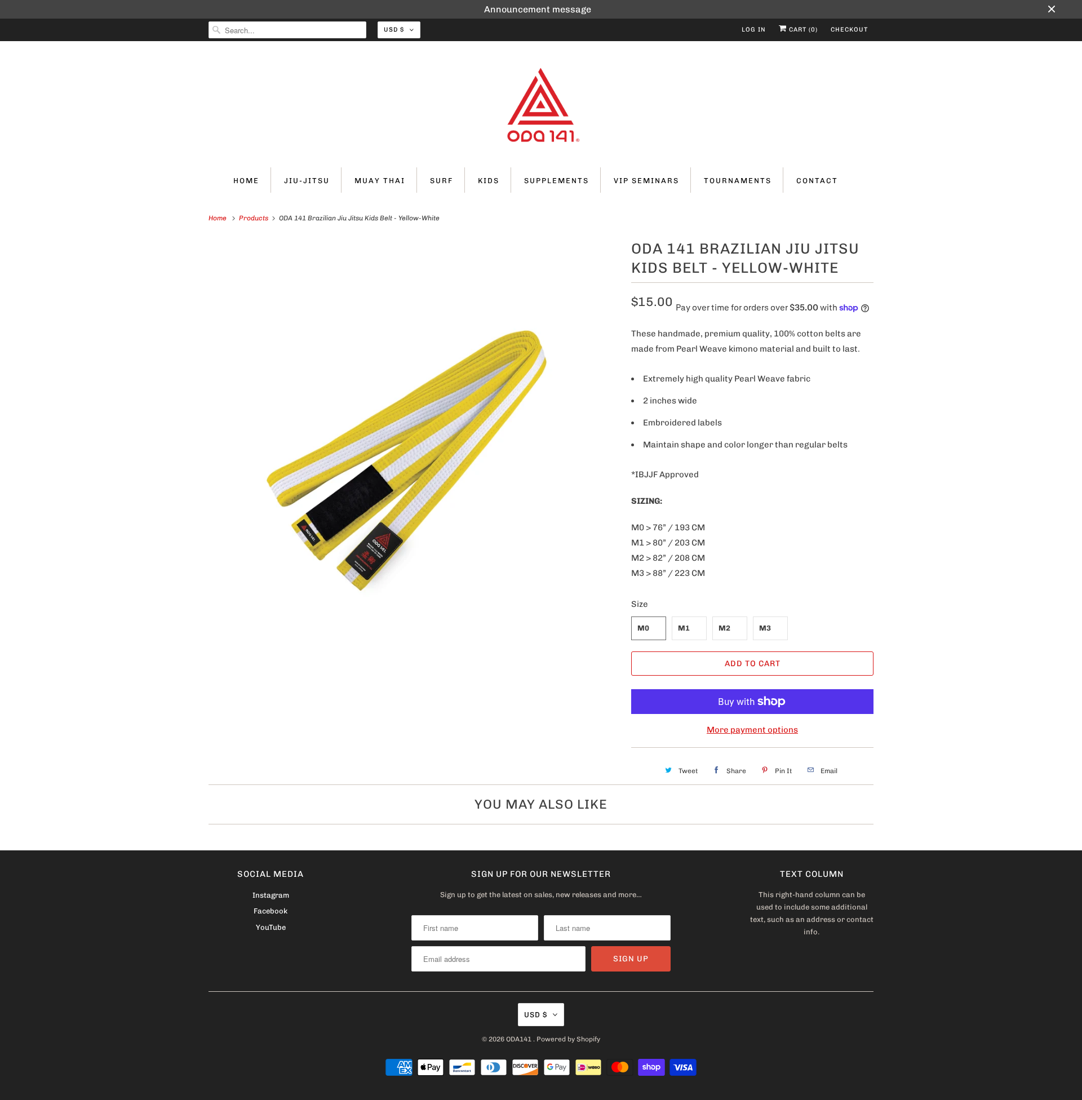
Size (639, 604)
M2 (724, 628)
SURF (441, 180)
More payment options (752, 730)
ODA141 (519, 1039)
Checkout (849, 29)
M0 (643, 628)
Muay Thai (379, 180)
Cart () (802, 29)
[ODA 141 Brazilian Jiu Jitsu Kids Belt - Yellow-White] (414, 442)
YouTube (271, 927)
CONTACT (817, 180)
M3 (765, 628)
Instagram (270, 895)
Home (246, 180)
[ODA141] (541, 107)
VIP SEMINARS (646, 180)
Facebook (270, 911)
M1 (684, 628)
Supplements (556, 180)
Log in (754, 29)
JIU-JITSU (307, 180)
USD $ (394, 29)
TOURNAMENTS (737, 180)
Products (254, 218)
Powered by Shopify (568, 1039)
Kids (488, 180)
